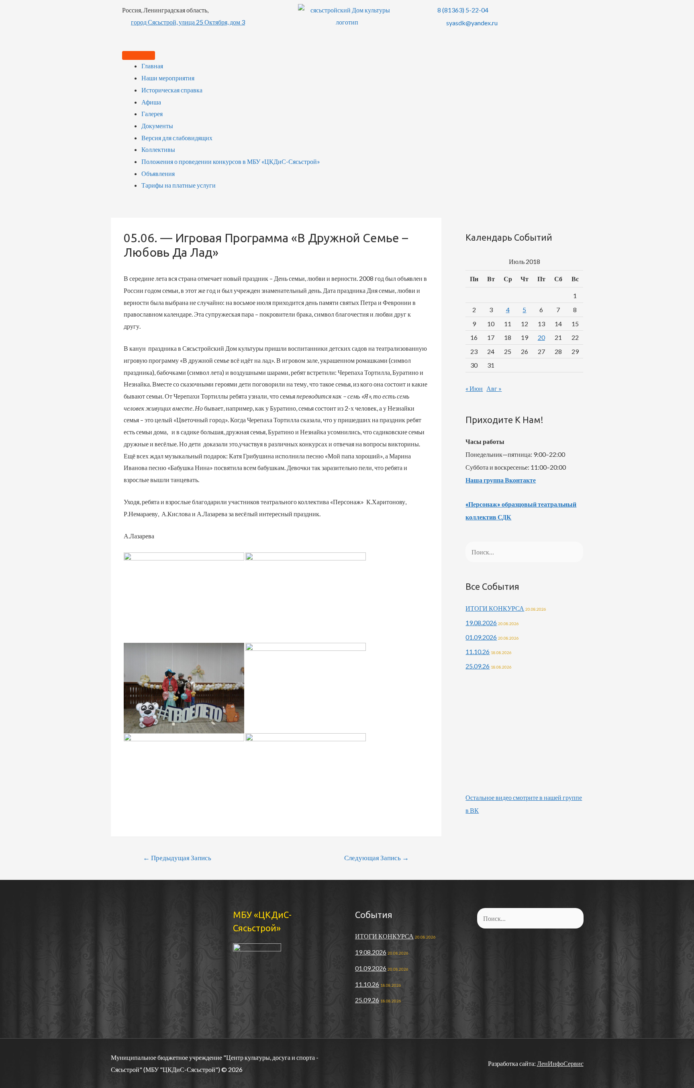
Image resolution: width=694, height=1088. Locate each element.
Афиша (151, 102)
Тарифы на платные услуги (178, 185)
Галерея (152, 113)
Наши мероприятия (167, 78)
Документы (157, 125)
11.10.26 (477, 651)
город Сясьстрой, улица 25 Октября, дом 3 (188, 22)
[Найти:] (524, 552)
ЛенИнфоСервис (560, 1063)
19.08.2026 (481, 622)
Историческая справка (171, 90)
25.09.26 (477, 666)
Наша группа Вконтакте (500, 480)
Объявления (158, 173)
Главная (152, 66)
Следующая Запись (376, 857)
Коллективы (158, 149)
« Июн (474, 388)
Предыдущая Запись (177, 857)
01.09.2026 (481, 637)
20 (541, 337)
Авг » (494, 388)
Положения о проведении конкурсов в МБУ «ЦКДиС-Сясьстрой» (230, 161)
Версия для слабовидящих (176, 137)
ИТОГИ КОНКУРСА (494, 608)
